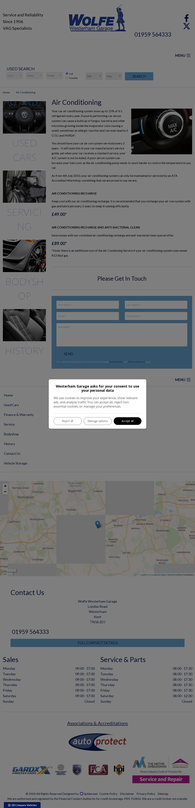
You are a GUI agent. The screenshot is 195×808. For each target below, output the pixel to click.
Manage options (98, 421)
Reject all (67, 421)
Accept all (127, 421)
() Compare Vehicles (24, 805)
